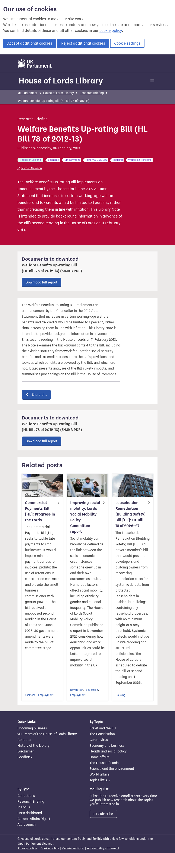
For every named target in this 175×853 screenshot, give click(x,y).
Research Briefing (92, 93)
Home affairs (99, 757)
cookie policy (110, 30)
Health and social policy (108, 751)
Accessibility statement (103, 848)
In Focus (24, 807)
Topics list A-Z (100, 780)
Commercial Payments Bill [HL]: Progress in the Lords (40, 511)
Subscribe (105, 814)
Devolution (76, 689)
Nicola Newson (31, 168)
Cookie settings (127, 43)
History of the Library (34, 746)
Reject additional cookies (83, 43)
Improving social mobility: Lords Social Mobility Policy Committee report (85, 517)
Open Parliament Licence (35, 844)
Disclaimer (26, 751)
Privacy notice (27, 848)
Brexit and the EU (103, 728)
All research (27, 825)
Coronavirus (99, 740)
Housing (120, 695)
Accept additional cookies (29, 43)
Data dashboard (30, 813)
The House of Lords (104, 763)
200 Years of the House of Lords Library (47, 734)
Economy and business (107, 746)
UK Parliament (27, 93)
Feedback (25, 757)
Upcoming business (32, 728)
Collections (26, 796)
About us (24, 740)
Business (30, 695)
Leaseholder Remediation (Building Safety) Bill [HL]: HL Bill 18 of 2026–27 (130, 514)
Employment (46, 695)
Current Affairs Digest (34, 819)
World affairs (99, 774)
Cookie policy (50, 848)
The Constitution (102, 734)
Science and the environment (112, 769)
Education (92, 689)
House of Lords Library (61, 81)
